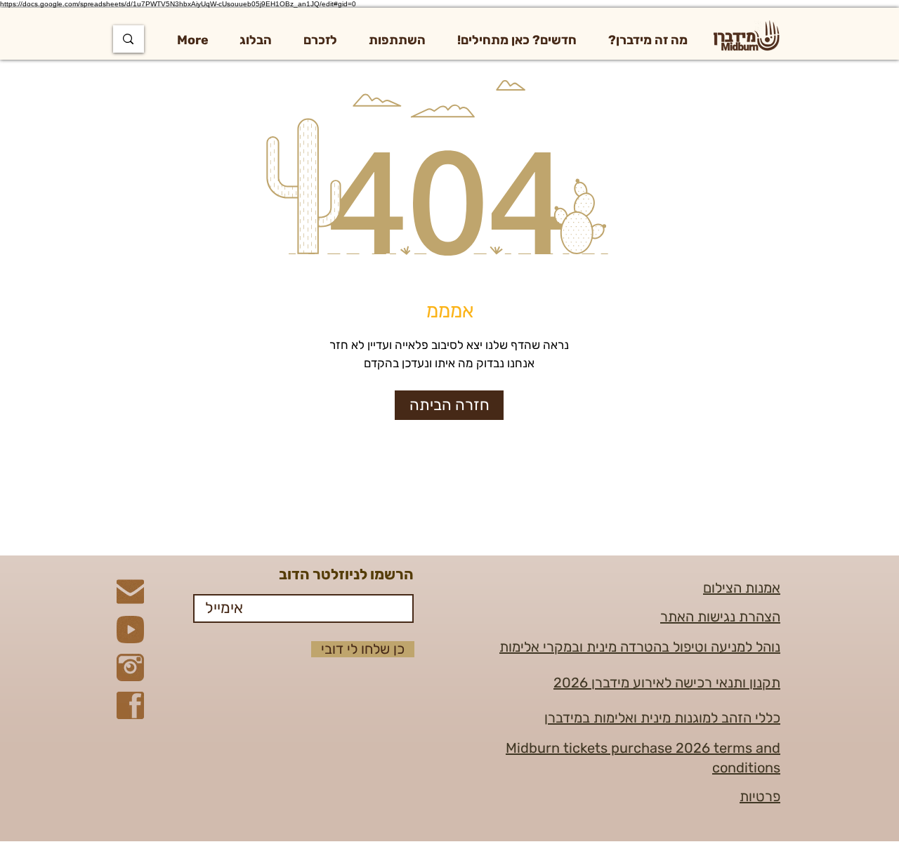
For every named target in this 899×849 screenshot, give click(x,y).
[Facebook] (130, 705)
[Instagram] (130, 667)
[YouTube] (130, 629)
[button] (647, 40)
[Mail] (130, 591)
